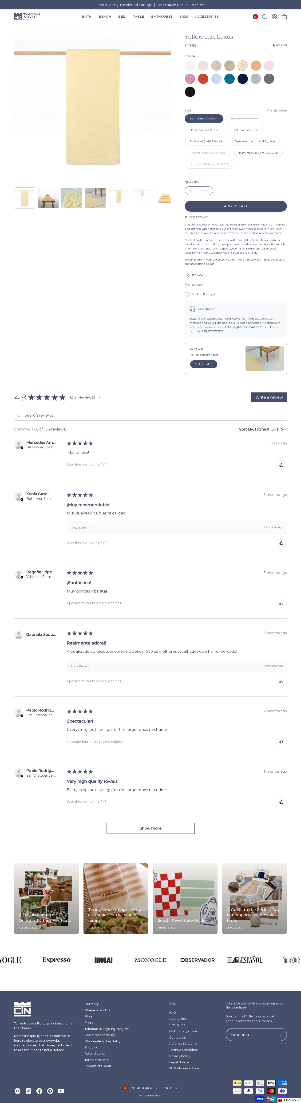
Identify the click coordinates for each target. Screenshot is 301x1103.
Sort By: (246, 429)
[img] (279, 45)
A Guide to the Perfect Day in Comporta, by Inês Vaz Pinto (253, 915)
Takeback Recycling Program (107, 1029)
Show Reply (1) (81, 528)
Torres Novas (155, 1095)
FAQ (172, 1012)
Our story (92, 1004)
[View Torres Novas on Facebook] (39, 1091)
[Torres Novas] (27, 16)
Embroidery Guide (183, 1031)
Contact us (177, 1037)
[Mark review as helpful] (281, 465)
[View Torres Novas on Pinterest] (50, 1091)
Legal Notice (179, 1062)
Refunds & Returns (183, 1043)
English (168, 1088)
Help (172, 1004)
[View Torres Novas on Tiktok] (28, 1091)
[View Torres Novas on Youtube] (60, 1091)
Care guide (177, 1018)
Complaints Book (98, 1066)
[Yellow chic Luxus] (24, 198)
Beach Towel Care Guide (182, 920)
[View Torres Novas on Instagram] (17, 1091)
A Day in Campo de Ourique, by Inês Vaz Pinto (45, 917)
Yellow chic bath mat (204, 354)
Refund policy (95, 1053)
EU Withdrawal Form (184, 1068)
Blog (88, 1016)
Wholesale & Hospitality (102, 1041)
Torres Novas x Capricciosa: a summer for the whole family (114, 915)
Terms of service (97, 1060)
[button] (162, 17)
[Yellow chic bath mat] (265, 358)
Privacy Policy (179, 1056)
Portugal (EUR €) (141, 1088)
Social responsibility (100, 1035)
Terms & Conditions (183, 1050)
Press (89, 1022)
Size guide (177, 1025)
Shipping (91, 1047)
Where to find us (97, 1010)
